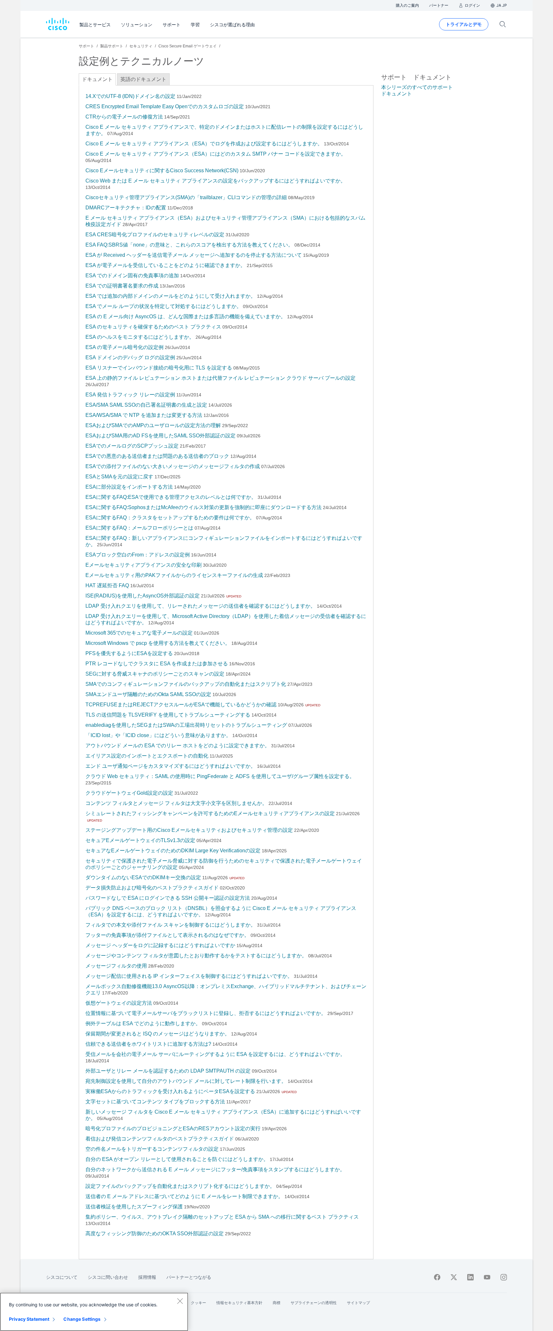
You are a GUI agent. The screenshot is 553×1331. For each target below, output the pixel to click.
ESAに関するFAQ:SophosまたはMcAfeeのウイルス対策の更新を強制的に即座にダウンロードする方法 (203, 507)
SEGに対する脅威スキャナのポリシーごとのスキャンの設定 (154, 674)
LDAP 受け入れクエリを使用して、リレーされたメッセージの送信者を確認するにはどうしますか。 (200, 606)
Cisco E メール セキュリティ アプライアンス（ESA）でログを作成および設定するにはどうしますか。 (204, 143)
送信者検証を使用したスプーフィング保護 (134, 1206)
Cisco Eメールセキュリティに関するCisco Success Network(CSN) (161, 170)
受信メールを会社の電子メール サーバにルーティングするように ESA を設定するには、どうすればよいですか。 (215, 1054)
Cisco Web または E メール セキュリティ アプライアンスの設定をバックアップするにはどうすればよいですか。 (215, 180)
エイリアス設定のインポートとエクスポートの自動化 (146, 756)
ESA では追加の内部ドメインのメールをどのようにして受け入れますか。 (170, 296)
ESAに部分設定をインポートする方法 (129, 487)
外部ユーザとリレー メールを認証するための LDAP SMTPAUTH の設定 (168, 1071)
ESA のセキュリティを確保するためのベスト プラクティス (153, 326)
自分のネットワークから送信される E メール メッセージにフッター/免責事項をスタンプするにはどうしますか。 (215, 1169)
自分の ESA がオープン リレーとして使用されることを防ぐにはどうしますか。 (176, 1159)
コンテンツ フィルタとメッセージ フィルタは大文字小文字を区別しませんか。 (176, 803)
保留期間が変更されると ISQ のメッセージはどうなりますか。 (157, 1033)
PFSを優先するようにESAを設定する (129, 653)
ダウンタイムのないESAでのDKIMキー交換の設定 (143, 877)
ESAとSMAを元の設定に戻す (119, 476)
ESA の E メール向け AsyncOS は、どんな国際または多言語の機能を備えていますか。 (185, 316)
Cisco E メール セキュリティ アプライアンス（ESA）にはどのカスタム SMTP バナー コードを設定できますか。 (215, 154)
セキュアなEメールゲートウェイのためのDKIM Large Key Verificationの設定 (172, 850)
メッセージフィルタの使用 (116, 966)
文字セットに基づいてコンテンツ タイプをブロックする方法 (155, 1101)
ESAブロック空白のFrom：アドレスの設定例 (137, 554)
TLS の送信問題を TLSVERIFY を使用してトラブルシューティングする (167, 715)
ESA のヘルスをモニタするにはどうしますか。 (139, 337)
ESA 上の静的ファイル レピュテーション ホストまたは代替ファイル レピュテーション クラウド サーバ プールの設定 (220, 378)
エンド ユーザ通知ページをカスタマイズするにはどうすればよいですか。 (170, 766)
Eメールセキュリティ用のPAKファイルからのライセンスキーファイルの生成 (174, 575)
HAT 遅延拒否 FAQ (107, 585)
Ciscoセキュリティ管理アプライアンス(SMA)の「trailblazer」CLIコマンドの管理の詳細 (186, 197)
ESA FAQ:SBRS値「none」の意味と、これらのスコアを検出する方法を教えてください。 (189, 245)
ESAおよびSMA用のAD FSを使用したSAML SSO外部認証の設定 (160, 435)
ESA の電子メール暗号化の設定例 (124, 347)
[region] (94, 1312)
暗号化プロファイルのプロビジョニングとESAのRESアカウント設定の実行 (172, 1128)
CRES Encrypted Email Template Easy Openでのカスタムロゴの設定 (164, 106)
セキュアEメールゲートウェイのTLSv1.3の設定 (140, 840)
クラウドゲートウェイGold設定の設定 (129, 793)
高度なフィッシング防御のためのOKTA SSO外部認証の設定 (154, 1233)
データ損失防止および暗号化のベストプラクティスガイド (152, 887)
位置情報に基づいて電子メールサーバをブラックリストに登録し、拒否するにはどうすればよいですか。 (205, 1013)
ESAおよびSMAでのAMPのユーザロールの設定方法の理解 (153, 425)
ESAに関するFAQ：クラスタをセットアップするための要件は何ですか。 (170, 517)
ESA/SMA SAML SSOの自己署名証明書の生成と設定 (146, 405)
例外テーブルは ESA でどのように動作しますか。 (143, 1023)
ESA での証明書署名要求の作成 (121, 285)
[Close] (180, 1301)
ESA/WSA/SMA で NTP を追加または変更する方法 (143, 415)
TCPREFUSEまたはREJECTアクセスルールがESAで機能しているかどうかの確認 (180, 704)
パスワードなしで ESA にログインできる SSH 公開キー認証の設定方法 (167, 898)
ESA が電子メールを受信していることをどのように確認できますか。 (165, 265)
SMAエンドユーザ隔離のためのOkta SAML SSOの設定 (148, 694)
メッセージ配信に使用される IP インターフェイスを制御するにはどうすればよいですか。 (189, 976)
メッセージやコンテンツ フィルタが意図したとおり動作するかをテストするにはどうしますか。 (196, 955)
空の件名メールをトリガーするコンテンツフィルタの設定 (152, 1149)
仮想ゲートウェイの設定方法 (118, 1003)
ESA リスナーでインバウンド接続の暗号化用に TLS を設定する (158, 367)
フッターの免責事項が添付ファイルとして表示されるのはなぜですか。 (167, 935)
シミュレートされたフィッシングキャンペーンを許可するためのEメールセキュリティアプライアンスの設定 (210, 813)
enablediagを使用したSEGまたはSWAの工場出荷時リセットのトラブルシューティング (186, 725)
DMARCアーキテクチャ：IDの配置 (125, 207)
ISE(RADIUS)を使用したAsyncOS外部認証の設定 (142, 595)
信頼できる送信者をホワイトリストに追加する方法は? (148, 1044)
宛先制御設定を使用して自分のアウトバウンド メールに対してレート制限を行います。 (185, 1081)
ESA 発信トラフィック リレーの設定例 (130, 394)
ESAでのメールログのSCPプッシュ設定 (132, 446)
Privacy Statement (29, 1319)
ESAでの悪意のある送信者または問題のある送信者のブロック (157, 456)
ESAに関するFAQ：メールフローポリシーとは (139, 528)
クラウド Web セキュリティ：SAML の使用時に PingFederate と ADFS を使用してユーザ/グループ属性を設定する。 (220, 776)
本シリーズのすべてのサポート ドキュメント (417, 90)
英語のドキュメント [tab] (143, 79)
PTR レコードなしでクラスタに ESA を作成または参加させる (156, 663)
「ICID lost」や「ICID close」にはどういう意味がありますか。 (158, 735)
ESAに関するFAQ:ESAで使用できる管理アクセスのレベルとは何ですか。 (170, 497)
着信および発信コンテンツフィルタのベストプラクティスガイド (159, 1138)
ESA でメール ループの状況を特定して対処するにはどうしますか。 (163, 306)
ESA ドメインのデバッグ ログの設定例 (130, 357)
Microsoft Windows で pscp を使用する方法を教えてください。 (157, 643)
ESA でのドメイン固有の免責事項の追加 (132, 275)
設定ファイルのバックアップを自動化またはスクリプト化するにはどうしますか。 (180, 1186)
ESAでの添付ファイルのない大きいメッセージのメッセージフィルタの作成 (172, 466)
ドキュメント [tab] (97, 79)
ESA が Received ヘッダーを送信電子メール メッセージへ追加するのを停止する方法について (193, 255)
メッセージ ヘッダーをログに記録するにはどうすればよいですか (160, 945)
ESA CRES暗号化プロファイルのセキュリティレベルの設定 (154, 234)
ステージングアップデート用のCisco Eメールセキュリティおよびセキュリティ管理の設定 (189, 830)
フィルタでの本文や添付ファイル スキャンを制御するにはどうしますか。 (170, 925)
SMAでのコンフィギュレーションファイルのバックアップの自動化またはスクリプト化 (185, 684)
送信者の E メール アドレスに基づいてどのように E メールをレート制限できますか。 (184, 1196)
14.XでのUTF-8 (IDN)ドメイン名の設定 (130, 96)
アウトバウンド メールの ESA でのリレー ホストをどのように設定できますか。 (177, 745)
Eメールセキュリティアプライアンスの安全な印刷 (143, 565)
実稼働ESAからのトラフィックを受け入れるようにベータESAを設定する (170, 1091)
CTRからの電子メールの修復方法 (124, 116)
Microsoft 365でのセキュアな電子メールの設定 (139, 633)
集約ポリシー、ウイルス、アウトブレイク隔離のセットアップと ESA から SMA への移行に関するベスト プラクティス (222, 1217)
